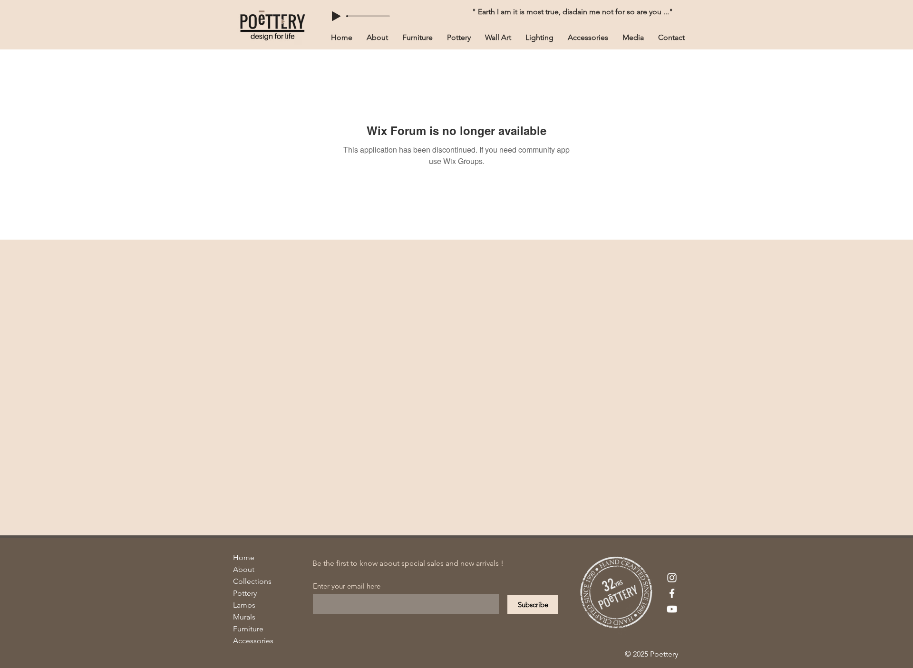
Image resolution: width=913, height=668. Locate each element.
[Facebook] (672, 593)
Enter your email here (346, 586)
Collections (252, 581)
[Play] (336, 16)
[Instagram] (672, 577)
